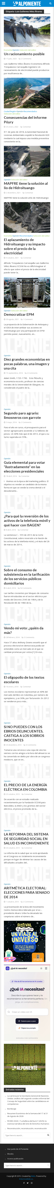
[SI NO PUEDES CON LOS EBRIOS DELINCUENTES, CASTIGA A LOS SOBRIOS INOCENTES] (27, 712)
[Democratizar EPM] (27, 292)
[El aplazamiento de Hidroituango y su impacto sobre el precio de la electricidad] (27, 217)
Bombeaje (11, 1109)
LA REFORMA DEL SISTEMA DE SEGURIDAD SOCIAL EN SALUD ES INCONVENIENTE (26, 838)
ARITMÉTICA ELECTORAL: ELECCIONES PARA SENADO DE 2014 (27, 892)
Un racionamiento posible (24, 54)
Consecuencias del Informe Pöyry (25, 119)
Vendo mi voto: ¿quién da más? (23, 630)
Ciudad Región (10, 112)
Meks (33, 1176)
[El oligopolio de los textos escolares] (27, 663)
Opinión (15, 50)
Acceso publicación (15, 1158)
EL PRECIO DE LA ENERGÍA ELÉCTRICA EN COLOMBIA (25, 787)
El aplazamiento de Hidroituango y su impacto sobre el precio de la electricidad (24, 246)
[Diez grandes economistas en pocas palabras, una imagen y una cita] (27, 345)
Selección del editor (28, 50)
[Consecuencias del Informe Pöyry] (27, 92)
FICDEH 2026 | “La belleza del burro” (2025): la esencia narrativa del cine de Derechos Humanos (28, 1122)
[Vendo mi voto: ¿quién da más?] (27, 613)
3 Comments (29, 637)
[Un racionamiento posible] (27, 31)
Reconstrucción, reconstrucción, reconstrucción (27, 1128)
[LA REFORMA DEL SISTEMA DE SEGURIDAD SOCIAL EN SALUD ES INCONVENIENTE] (27, 820)
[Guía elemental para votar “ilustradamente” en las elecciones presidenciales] (27, 448)
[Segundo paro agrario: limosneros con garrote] (27, 399)
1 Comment (28, 319)
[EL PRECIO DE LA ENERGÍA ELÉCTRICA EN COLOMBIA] (27, 770)
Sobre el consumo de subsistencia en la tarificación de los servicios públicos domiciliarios (27, 576)
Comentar (27, 127)
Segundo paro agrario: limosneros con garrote (22, 415)
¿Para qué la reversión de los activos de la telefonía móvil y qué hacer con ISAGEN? (27, 520)
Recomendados (30, 112)
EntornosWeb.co (26, 1179)
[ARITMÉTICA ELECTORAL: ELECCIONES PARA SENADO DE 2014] (27, 873)
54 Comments (25, 588)
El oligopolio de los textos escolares (24, 679)
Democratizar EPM (19, 314)
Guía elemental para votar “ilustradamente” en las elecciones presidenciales (24, 466)
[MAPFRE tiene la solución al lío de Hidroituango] (27, 161)
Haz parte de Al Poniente (17, 1149)
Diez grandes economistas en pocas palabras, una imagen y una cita (27, 363)
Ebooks (10, 1154)
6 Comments (31, 745)
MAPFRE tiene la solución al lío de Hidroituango (26, 185)
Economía (8, 50)
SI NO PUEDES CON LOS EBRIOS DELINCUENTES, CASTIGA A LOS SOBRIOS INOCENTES (24, 733)
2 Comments (26, 59)
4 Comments (32, 373)
